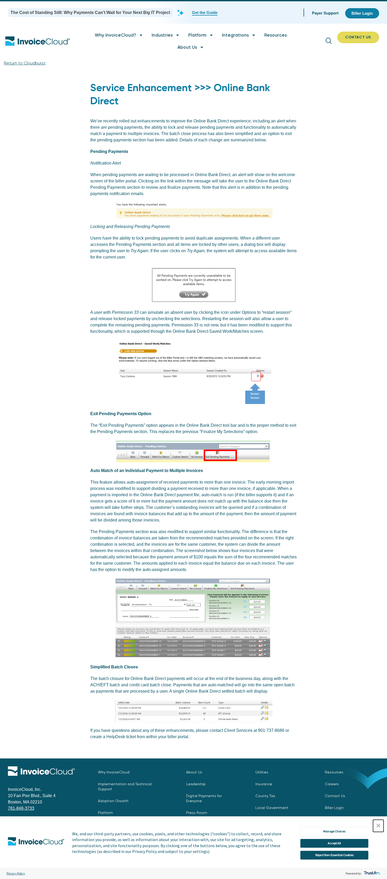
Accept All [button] (334, 843)
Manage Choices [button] (334, 831)
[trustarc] (371, 873)
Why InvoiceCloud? (115, 35)
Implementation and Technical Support (125, 786)
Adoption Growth (113, 801)
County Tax (265, 796)
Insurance (263, 784)
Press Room (196, 813)
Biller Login (334, 808)
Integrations (235, 35)
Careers (332, 784)
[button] (378, 826)
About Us (187, 47)
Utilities (261, 772)
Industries (162, 35)
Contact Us (335, 796)
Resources (275, 35)
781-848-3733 (21, 808)
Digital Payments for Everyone (204, 798)
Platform (197, 35)
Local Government (271, 808)
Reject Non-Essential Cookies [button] (334, 855)
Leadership (196, 784)
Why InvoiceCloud (114, 772)
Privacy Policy (16, 873)
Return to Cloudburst (25, 63)
